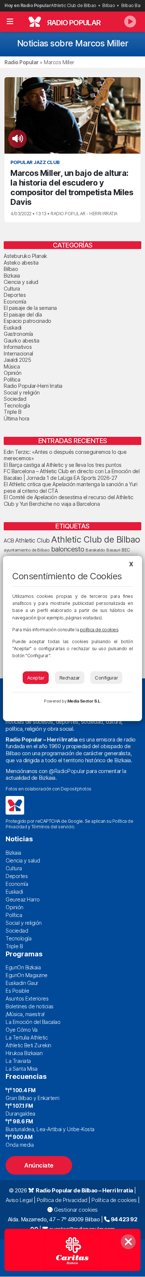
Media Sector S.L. (84, 701)
